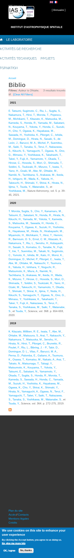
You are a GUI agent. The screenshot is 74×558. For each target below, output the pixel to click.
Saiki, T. (17, 146)
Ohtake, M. (50, 170)
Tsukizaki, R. (29, 166)
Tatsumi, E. (15, 215)
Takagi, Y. (46, 363)
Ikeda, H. (48, 275)
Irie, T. (16, 251)
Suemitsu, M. (29, 251)
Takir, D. (53, 347)
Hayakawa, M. (45, 130)
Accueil (12, 78)
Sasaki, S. (50, 138)
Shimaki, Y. (31, 182)
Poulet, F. (14, 347)
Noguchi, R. (48, 267)
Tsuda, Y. (25, 186)
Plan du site (16, 510)
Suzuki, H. (45, 227)
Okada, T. (54, 158)
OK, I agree (9, 550)
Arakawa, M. (47, 174)
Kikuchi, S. (19, 150)
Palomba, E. (28, 355)
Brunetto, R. (54, 343)
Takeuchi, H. (16, 182)
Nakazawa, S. (38, 303)
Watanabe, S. (40, 186)
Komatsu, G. (33, 247)
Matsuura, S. (31, 335)
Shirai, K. (44, 182)
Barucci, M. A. (28, 142)
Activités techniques (18, 58)
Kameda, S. (16, 122)
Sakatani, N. (30, 215)
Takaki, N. (44, 251)
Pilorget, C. (47, 134)
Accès (12, 514)
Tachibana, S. (30, 174)
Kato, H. (45, 255)
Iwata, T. (57, 166)
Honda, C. (49, 126)
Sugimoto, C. (30, 110)
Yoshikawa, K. (36, 154)
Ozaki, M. (26, 170)
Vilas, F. (34, 351)
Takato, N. (15, 363)
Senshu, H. (42, 243)
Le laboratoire (19, 39)
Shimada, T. (55, 162)
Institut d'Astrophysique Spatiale (36, 27)
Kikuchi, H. (15, 219)
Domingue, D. (21, 138)
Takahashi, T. (53, 154)
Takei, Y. (13, 158)
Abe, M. (37, 170)
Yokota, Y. (35, 126)
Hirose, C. (14, 162)
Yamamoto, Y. (38, 158)
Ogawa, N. (51, 150)
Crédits (13, 522)
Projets (48, 58)
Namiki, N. (15, 174)
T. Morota (14, 211)
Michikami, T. (21, 118)
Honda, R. (30, 122)
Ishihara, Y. (33, 267)
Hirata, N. (37, 138)
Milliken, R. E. (31, 331)
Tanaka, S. (30, 146)
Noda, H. (55, 291)
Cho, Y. (17, 130)
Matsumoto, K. (17, 271)
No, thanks (26, 550)
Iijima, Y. (13, 186)
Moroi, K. (57, 255)
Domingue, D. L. (18, 351)
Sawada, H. (15, 134)
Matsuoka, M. (53, 118)
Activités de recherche (21, 49)
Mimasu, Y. (19, 154)
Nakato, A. (49, 359)
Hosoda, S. (28, 162)
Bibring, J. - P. (39, 347)
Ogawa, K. (29, 130)
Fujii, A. (24, 158)
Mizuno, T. (45, 166)
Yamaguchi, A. (30, 391)
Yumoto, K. (19, 255)
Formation (9, 68)
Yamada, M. (45, 122)
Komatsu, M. (33, 359)
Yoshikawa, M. (17, 190)
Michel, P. (43, 142)
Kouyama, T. (20, 126)
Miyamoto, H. (16, 235)
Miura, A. (33, 271)
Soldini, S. (14, 166)
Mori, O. (41, 162)
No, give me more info (13, 543)
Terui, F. (43, 146)
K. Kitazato (15, 331)
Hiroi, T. (30, 114)
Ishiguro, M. (20, 178)
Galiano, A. (44, 355)
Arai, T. (44, 335)
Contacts (23, 514)
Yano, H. (14, 170)
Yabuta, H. (47, 178)
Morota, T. (43, 114)
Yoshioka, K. (31, 134)
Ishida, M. (33, 255)
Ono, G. (60, 295)
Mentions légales (19, 518)
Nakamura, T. (17, 114)
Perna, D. (14, 355)
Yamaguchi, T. (35, 150)
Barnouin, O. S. (22, 239)
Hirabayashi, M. (53, 231)
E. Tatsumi (15, 110)
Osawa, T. (18, 359)
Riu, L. (43, 110)
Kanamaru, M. (53, 211)
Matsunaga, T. (30, 363)
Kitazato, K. (37, 118)
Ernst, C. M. (40, 239)
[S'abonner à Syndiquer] (10, 410)
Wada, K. (33, 178)
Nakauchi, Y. (41, 263)
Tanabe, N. (49, 247)
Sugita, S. (55, 110)
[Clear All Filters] (23, 94)
